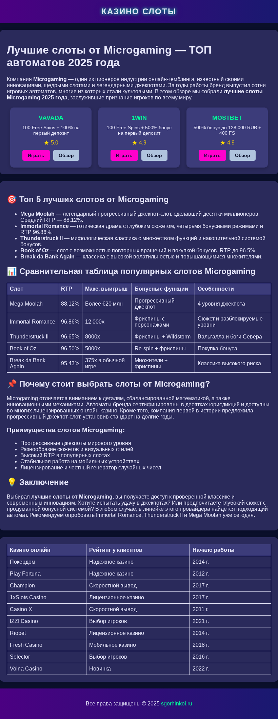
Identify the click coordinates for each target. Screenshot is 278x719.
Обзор (66, 155)
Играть (36, 155)
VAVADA (51, 117)
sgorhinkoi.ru (176, 703)
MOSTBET (227, 117)
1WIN (139, 117)
